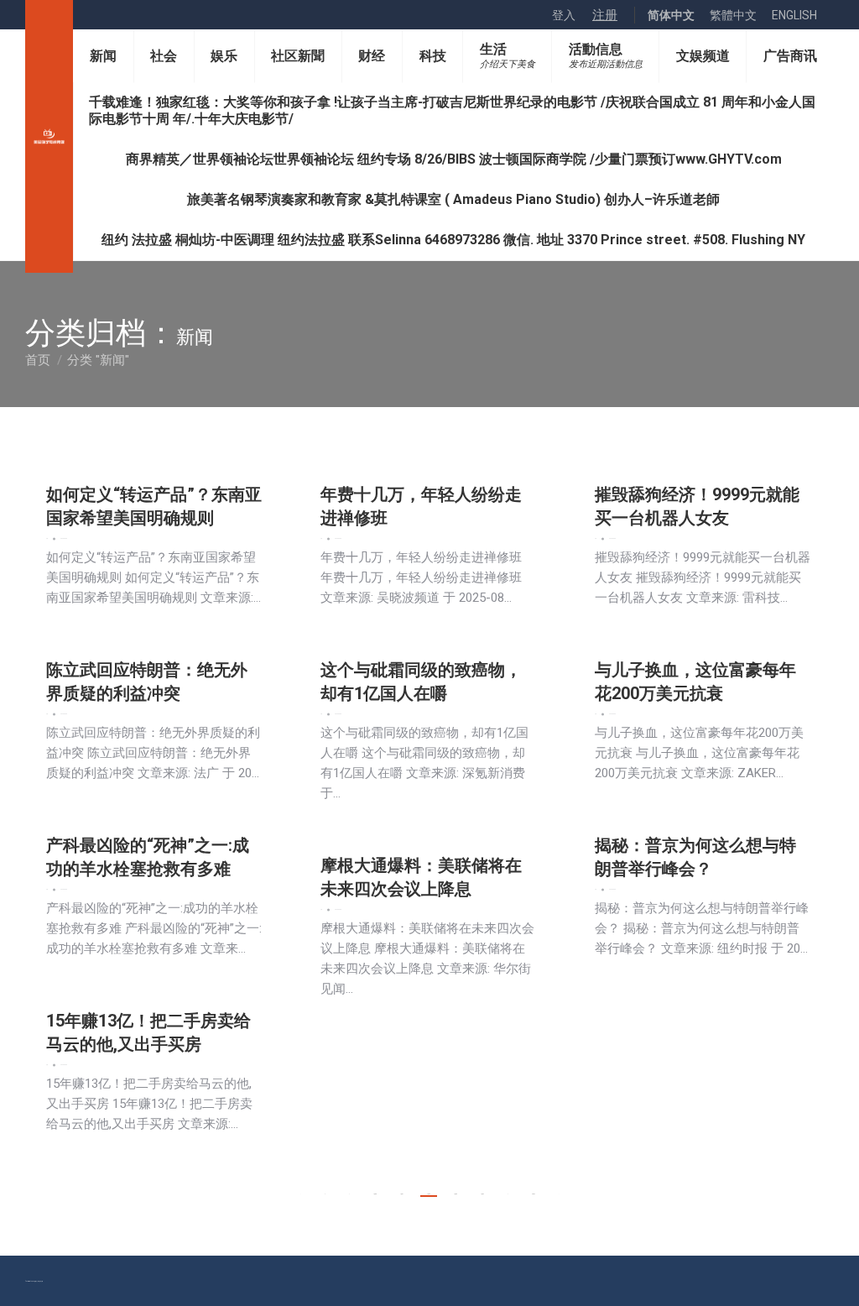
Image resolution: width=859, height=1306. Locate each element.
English (794, 15)
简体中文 (671, 15)
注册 (604, 15)
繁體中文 (733, 15)
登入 (563, 15)
